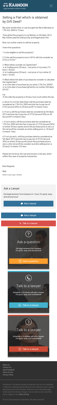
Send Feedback (8, 370)
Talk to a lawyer (30, 223)
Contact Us (7, 367)
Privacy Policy (8, 375)
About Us (6, 365)
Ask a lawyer (30, 203)
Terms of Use (8, 372)
